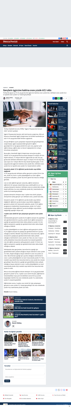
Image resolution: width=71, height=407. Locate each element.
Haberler (5, 87)
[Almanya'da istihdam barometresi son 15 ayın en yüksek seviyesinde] (38, 337)
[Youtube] (67, 390)
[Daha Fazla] (61, 98)
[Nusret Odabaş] (7, 324)
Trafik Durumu (41, 395)
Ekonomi (15, 45)
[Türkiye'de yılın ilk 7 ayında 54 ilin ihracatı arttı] (24, 352)
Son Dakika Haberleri (26, 398)
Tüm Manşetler (8, 398)
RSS (6, 404)
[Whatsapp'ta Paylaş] (58, 98)
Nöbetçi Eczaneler (9, 395)
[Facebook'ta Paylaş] (53, 98)
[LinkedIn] (64, 390)
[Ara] (67, 42)
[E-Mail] (13, 326)
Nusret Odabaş (16, 323)
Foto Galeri (56, 41)
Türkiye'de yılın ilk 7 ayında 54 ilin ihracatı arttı (23, 359)
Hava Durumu (24, 395)
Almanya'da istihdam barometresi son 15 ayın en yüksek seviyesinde (38, 344)
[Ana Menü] (67, 46)
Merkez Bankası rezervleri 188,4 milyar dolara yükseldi (10, 344)
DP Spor (21, 45)
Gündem (10, 45)
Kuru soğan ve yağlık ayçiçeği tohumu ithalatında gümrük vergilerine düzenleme (24, 344)
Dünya (5, 45)
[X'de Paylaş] (56, 98)
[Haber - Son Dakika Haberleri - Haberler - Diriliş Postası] (10, 41)
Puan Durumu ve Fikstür (60, 395)
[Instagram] (61, 390)
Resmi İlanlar (28, 45)
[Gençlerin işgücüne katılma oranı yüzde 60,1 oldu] (24, 114)
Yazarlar (35, 45)
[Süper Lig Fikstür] (66, 215)
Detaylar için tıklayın (57, 210)
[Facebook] (56, 390)
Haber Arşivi (41, 398)
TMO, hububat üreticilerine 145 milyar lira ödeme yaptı (38, 359)
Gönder (7, 381)
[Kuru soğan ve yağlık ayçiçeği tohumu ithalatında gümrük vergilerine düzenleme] (24, 337)
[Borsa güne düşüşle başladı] (10, 352)
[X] (59, 390)
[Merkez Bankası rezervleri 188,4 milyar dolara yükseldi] (10, 337)
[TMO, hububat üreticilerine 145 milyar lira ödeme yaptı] (38, 352)
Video (62, 41)
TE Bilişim (65, 404)
